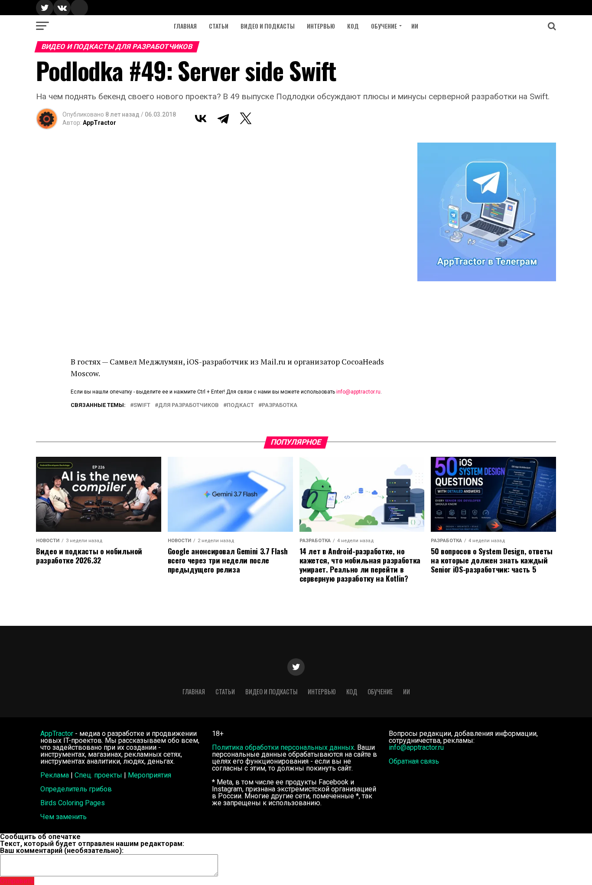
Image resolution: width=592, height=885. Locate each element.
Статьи (218, 25)
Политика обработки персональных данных (283, 747)
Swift (141, 405)
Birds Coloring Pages (72, 803)
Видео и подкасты (268, 25)
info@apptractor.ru (358, 392)
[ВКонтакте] (200, 118)
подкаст (240, 405)
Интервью (321, 25)
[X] (245, 118)
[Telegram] (223, 118)
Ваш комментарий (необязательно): (62, 850)
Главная (185, 25)
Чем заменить (63, 817)
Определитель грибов (76, 789)
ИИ (414, 25)
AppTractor (99, 122)
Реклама (54, 775)
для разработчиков (188, 405)
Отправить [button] (17, 881)
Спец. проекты (98, 775)
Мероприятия (149, 775)
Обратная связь (414, 761)
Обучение (384, 25)
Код (353, 25)
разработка (279, 405)
